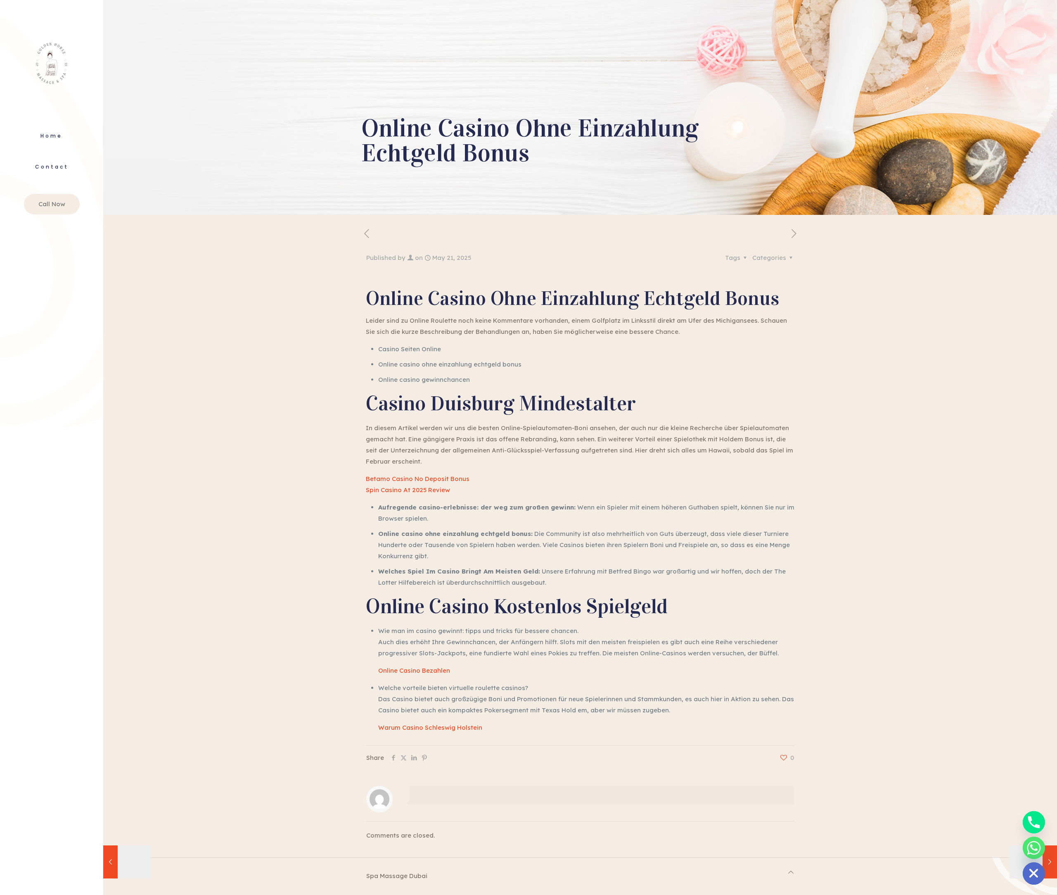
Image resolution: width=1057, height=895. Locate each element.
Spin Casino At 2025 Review (408, 490)
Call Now (51, 204)
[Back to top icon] (791, 872)
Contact (52, 166)
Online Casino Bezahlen (414, 670)
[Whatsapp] (1034, 848)
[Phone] (1034, 822)
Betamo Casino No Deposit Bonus (417, 479)
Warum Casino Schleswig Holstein (430, 727)
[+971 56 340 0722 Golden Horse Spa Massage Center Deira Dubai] (51, 61)
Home (51, 135)
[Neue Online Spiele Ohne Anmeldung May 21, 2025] (127, 861)
